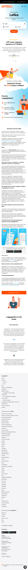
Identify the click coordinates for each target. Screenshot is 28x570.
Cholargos (4, 504)
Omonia (3, 444)
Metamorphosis (5, 501)
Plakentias (4, 486)
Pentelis (3, 455)
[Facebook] (2, 556)
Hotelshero (4, 389)
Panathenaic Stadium (6, 433)
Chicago (3, 514)
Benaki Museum (5, 421)
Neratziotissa (4, 493)
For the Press (4, 398)
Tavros (3, 459)
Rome (3, 522)
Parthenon (4, 437)
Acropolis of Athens (6, 439)
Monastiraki (4, 506)
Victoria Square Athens (6, 417)
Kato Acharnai (5, 473)
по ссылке (11, 260)
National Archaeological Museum (9, 432)
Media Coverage (6, 400)
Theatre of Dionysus (6, 419)
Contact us (4, 553)
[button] (25, 567)
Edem (3, 490)
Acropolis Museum (6, 435)
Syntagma (4, 448)
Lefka (3, 462)
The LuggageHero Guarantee (9, 396)
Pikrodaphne (4, 464)
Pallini (3, 446)
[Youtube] (8, 556)
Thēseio (3, 442)
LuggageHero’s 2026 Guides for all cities (10, 402)
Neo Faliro (4, 488)
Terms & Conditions (6, 405)
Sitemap (3, 407)
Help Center (4, 394)
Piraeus (3, 441)
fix (2, 499)
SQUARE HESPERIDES (6, 477)
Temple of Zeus (5, 430)
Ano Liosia (4, 481)
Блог (3, 385)
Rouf (3, 475)
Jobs (4, 383)
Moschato (4, 482)
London (3, 516)
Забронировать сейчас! (14, 292)
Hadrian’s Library (5, 422)
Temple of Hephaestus (6, 424)
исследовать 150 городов (7, 525)
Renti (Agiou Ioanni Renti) (7, 466)
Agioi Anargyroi (5, 452)
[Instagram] (6, 556)
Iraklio (3, 468)
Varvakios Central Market (7, 426)
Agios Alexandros (5, 457)
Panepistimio (4, 450)
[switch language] (22, 6)
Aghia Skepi (4, 479)
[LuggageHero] (7, 7)
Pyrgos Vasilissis (5, 461)
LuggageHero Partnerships (9, 392)
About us (3, 380)
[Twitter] (4, 556)
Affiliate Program (5, 391)
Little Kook (4, 428)
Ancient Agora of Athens (7, 413)
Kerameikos (4, 495)
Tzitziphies (4, 484)
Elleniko (3, 497)
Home (3, 378)
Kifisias (3, 470)
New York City (5, 518)
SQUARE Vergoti (5, 453)
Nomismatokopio (5, 502)
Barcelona (4, 512)
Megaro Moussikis (5, 492)
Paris (3, 520)
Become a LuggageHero (7, 387)
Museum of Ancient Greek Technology (10, 415)
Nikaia (3, 472)
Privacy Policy (4, 403)
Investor (4, 382)
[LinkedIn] (10, 556)
